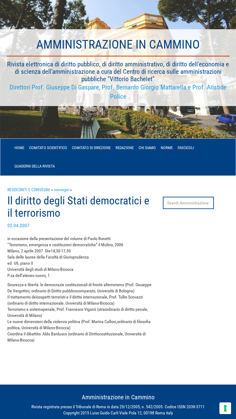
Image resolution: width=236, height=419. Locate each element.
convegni (61, 189)
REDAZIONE (125, 147)
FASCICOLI (186, 147)
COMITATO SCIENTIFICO (48, 147)
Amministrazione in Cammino (118, 44)
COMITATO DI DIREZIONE (91, 147)
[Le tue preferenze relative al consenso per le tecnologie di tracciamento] (225, 408)
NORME (167, 147)
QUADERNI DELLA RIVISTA (34, 166)
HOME (19, 147)
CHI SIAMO (147, 147)
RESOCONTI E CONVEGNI (28, 189)
